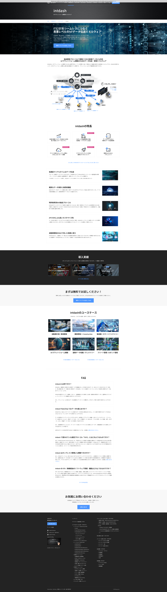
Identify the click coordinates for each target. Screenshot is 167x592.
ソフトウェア (60, 21)
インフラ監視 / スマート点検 (80, 565)
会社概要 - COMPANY (101, 548)
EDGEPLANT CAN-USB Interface (81, 547)
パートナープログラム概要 (104, 540)
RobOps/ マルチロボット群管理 (106, 527)
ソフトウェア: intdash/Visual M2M (80, 526)
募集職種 (100, 566)
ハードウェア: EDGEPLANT (79, 542)
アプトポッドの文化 (103, 562)
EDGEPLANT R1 (78, 545)
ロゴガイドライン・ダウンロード (53, 547)
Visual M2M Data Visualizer (80, 530)
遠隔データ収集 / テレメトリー (81, 570)
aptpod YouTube (52, 534)
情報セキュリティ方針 (61, 589)
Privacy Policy (49, 589)
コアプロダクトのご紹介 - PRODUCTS (79, 524)
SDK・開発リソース (80, 538)
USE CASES (83, 2)
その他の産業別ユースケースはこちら (71, 359)
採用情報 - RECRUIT (100, 560)
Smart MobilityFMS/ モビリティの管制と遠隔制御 (109, 529)
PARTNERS (89, 2)
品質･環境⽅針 (68, 589)
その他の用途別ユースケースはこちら (95, 359)
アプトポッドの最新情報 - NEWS (78, 521)
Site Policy (55, 589)
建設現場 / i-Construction (79, 560)
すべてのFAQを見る (83, 482)
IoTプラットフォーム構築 (80, 568)
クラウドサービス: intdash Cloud (80, 540)
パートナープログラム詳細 (104, 542)
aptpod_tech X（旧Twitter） (54, 532)
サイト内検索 (51, 527)
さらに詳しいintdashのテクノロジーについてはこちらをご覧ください (83, 162)
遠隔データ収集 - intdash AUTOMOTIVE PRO (107, 522)
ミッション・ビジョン (103, 550)
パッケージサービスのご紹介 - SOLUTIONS (105, 518)
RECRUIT (100, 2)
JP (105, 2)
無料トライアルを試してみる (63, 45)
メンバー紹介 (101, 564)
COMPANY (95, 2)
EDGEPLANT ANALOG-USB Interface (82, 549)
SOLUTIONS (77, 2)
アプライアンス (79, 535)
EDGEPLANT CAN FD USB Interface (81, 551)
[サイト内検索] (109, 2)
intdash (76, 528)
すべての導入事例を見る (83, 279)
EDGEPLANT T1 (78, 544)
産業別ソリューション (78, 554)
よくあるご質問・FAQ (78, 579)
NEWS (66, 2)
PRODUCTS (71, 2)
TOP (48, 21)
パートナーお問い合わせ (103, 545)
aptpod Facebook (52, 530)
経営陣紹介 (101, 556)
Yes (113, 1)
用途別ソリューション (78, 567)
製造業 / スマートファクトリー (81, 561)
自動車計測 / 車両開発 (79, 556)
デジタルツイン (78, 575)
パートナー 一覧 (102, 544)
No (115, 1)
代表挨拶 (100, 554)
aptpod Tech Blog (50, 537)
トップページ (74, 518)
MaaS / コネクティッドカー (80, 558)
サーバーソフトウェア (80, 533)
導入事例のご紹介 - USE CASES (103, 535)
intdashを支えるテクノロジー (80, 531)
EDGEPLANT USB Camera (80, 552)
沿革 (100, 557)
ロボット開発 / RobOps (79, 574)
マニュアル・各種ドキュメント (80, 581)
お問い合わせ (116, 2)
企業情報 (100, 552)
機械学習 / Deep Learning (80, 577)
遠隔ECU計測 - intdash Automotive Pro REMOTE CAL (109, 520)
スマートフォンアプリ (80, 537)
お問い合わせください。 (93, 430)
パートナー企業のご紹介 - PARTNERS (104, 538)
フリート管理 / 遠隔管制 (79, 572)
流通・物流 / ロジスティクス (80, 563)
